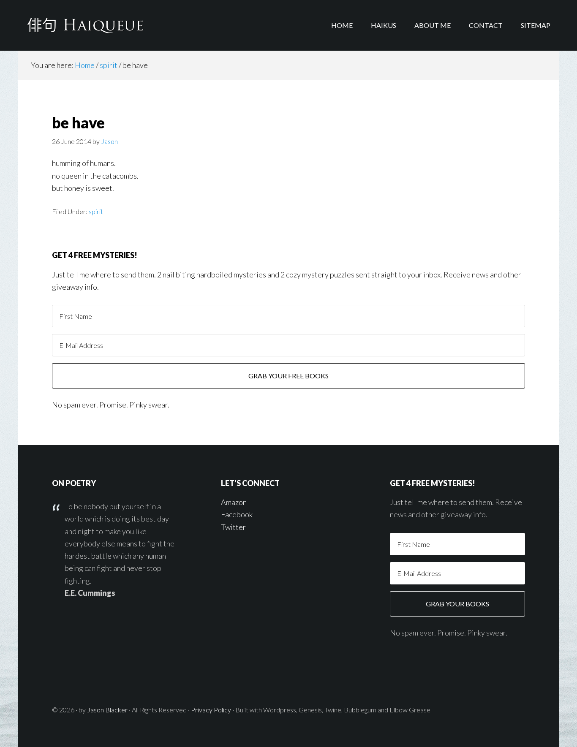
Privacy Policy (211, 710)
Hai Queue (85, 25)
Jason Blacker (107, 710)
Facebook (237, 514)
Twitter (233, 527)
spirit (96, 211)
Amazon (234, 502)
